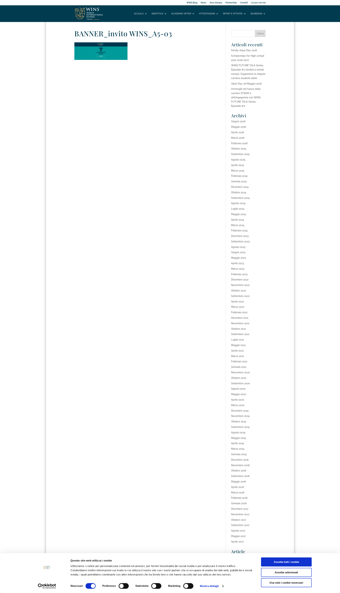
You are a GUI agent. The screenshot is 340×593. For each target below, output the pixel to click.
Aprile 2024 (237, 219)
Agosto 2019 (238, 432)
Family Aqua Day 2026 (244, 50)
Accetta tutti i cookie (286, 561)
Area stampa (215, 3)
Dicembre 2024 (240, 187)
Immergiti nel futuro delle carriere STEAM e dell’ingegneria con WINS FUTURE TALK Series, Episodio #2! (246, 97)
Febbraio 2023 (239, 274)
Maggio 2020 (238, 394)
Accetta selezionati (286, 572)
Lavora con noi (258, 3)
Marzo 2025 (237, 170)
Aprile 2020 (237, 399)
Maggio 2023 (238, 257)
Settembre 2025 (240, 154)
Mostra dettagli (209, 586)
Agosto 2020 (238, 388)
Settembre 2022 (240, 296)
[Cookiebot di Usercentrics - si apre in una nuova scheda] (47, 586)
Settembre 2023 (240, 241)
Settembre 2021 (240, 334)
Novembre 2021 (240, 323)
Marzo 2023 (237, 268)
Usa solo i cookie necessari (286, 582)
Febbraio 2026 (239, 143)
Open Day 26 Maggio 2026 (246, 83)
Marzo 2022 (237, 306)
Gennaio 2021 (238, 367)
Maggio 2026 (238, 126)
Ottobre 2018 (238, 470)
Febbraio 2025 (239, 176)
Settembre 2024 (240, 197)
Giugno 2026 (238, 121)
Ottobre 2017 (238, 519)
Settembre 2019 (240, 427)
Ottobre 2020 (238, 377)
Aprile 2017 (237, 541)
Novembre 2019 (240, 416)
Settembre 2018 (240, 476)
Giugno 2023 (238, 252)
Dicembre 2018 (239, 459)
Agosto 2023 (238, 247)
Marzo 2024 (237, 225)
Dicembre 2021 (239, 317)
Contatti (244, 3)
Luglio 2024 (237, 208)
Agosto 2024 (238, 203)
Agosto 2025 (238, 159)
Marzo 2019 (237, 448)
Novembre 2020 (240, 372)
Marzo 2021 (237, 356)
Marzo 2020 (238, 405)
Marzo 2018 (237, 492)
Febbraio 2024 (239, 230)
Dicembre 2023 (240, 236)
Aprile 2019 (237, 443)
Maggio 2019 (238, 438)
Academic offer (181, 13)
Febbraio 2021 (239, 361)
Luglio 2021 (237, 339)
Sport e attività (233, 13)
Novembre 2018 (240, 465)
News (203, 3)
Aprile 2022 (237, 301)
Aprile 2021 (237, 350)
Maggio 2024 (238, 214)
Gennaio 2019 (238, 454)
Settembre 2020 (240, 383)
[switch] (124, 586)
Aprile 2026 (237, 132)
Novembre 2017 (240, 514)
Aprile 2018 (237, 487)
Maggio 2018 (238, 481)
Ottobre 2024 (238, 192)
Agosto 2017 (238, 530)
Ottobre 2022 (238, 290)
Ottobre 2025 (238, 148)
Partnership (231, 3)
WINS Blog (191, 3)
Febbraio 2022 (239, 312)
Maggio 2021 (238, 345)
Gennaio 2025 (239, 181)
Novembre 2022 (240, 285)
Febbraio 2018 (239, 497)
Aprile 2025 (237, 165)
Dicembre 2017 (239, 508)
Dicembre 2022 (239, 279)
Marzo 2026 (237, 137)
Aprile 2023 (237, 263)
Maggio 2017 (238, 536)
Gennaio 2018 (238, 503)
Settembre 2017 (240, 525)
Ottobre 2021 (238, 328)
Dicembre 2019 (239, 410)
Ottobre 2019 (238, 421)
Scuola (139, 13)
